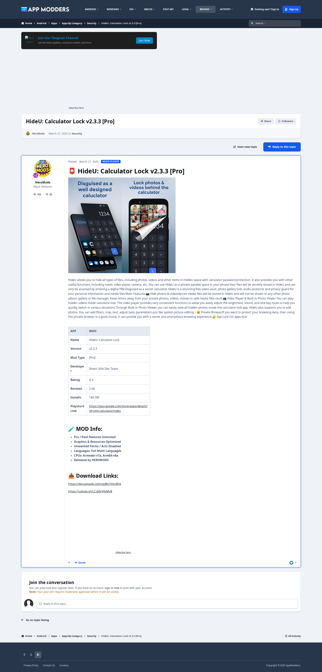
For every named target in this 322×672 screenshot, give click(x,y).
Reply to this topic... (55, 603)
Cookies (64, 665)
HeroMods (38, 133)
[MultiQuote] (69, 563)
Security (77, 133)
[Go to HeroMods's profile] (28, 133)
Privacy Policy (31, 665)
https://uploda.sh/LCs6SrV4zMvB (90, 491)
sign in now (112, 588)
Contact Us (49, 665)
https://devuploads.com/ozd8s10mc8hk (94, 484)
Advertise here (76, 107)
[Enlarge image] (95, 180)
